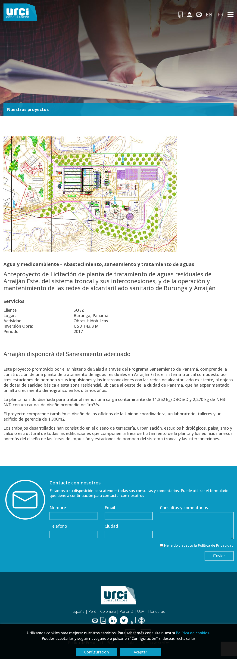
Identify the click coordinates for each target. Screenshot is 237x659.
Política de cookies (192, 632)
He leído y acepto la (199, 545)
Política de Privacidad (216, 545)
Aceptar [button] (140, 652)
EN (209, 14)
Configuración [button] (96, 652)
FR (220, 14)
